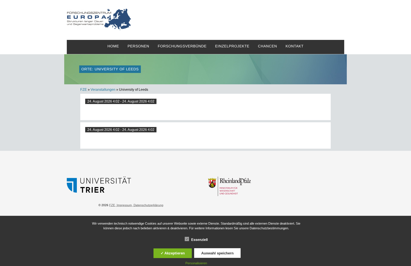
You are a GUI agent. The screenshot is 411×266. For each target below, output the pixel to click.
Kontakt (295, 46)
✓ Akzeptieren (173, 253)
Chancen (267, 46)
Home (113, 46)
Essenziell (199, 240)
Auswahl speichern (217, 253)
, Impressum (123, 205)
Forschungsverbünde (182, 46)
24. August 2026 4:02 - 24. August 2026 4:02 (120, 101)
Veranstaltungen (103, 89)
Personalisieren (196, 263)
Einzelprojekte (232, 46)
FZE (238, 15)
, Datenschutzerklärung (147, 205)
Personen (138, 46)
